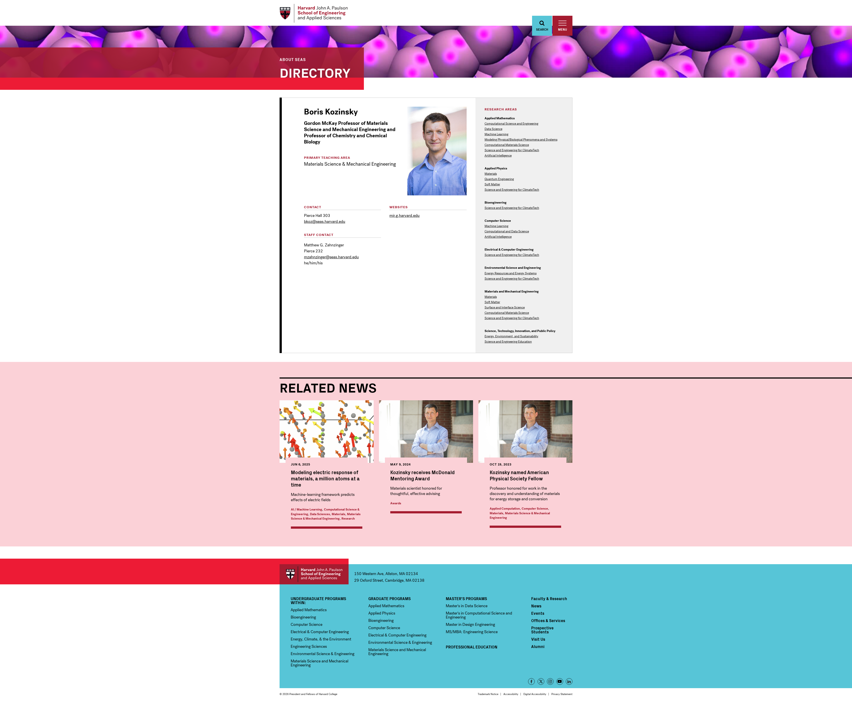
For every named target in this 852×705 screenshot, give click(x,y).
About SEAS (293, 59)
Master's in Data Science (466, 606)
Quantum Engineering (499, 179)
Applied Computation (505, 509)
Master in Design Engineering (470, 624)
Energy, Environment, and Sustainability (511, 336)
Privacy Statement (561, 694)
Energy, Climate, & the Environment (321, 639)
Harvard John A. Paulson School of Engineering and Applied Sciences (314, 574)
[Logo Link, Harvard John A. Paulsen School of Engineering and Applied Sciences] (314, 13)
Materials (491, 174)
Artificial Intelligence (498, 156)
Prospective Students (542, 630)
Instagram (550, 681)
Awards (395, 503)
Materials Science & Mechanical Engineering (326, 516)
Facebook (531, 681)
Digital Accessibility (534, 694)
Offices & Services (548, 621)
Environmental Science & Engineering (322, 654)
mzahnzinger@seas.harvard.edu (331, 257)
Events (537, 613)
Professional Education (471, 647)
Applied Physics (381, 613)
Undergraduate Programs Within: (318, 601)
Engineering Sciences (309, 646)
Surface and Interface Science (505, 308)
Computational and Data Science (507, 232)
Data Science (493, 129)
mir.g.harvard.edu (404, 215)
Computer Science (535, 509)
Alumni (537, 646)
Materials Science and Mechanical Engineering (319, 663)
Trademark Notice (488, 694)
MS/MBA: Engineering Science (472, 632)
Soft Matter (492, 185)
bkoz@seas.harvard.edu (324, 221)
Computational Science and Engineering (511, 124)
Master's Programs (466, 599)
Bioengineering (303, 617)
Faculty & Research (549, 599)
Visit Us (538, 639)
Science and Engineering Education (508, 342)
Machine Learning (496, 134)
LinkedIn (569, 681)
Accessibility (510, 694)
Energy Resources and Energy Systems (510, 273)
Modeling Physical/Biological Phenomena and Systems (521, 140)
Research (348, 518)
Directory (315, 72)
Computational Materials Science (507, 145)
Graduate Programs (389, 599)
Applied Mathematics (309, 610)
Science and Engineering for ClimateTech (512, 150)
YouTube (559, 681)
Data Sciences (320, 514)
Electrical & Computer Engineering (320, 632)
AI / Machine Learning (306, 509)
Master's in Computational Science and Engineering (479, 615)
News (536, 606)
